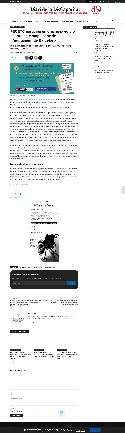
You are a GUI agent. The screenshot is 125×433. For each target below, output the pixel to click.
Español (121, 2)
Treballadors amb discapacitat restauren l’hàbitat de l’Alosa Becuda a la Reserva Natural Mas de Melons (44, 354)
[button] (112, 21)
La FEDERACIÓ (18, 52)
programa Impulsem (49, 267)
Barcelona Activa (43, 105)
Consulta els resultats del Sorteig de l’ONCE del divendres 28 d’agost (104, 58)
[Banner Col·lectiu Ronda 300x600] (44, 263)
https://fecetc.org (14, 197)
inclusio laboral (38, 267)
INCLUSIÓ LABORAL (17, 27)
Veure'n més (98, 78)
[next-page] (14, 362)
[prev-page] (11, 362)
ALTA (71, 283)
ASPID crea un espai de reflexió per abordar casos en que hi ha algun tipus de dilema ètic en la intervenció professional (62, 303)
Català (116, 2)
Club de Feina (60, 113)
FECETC (30, 267)
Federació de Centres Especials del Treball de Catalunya (32, 99)
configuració (80, 431)
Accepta (95, 430)
